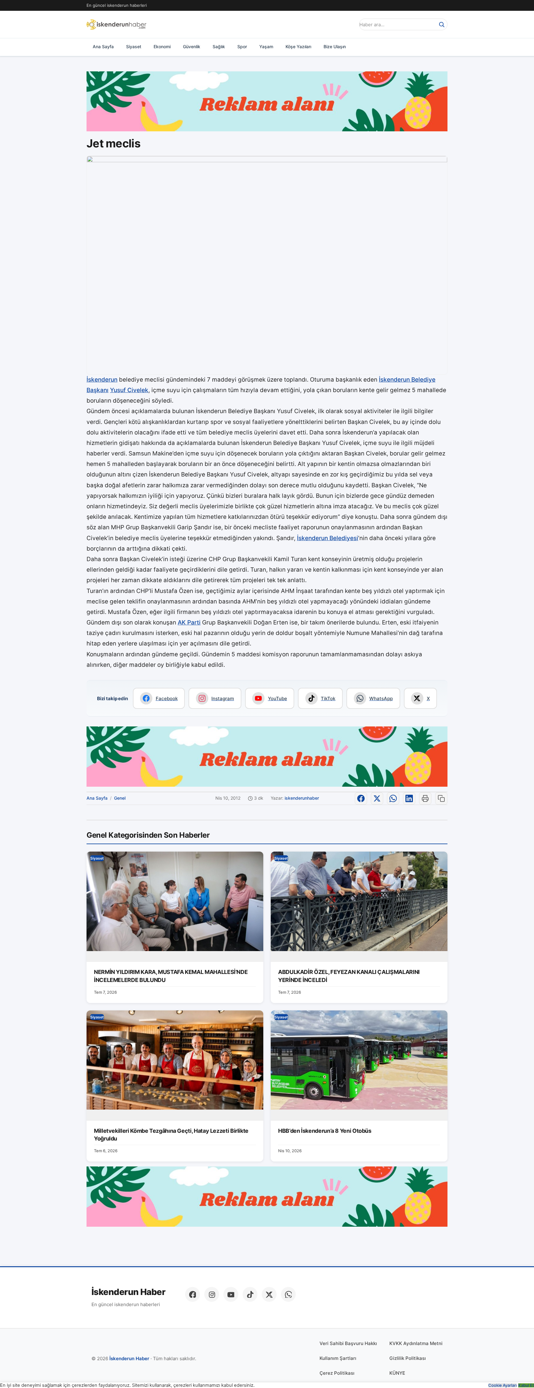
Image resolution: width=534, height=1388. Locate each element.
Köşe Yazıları (298, 46)
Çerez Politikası (337, 1373)
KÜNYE (397, 1373)
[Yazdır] (425, 798)
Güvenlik (191, 46)
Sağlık (219, 46)
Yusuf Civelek (129, 390)
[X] (269, 1294)
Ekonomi (162, 46)
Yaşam (266, 46)
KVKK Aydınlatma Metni (416, 1343)
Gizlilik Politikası (407, 1358)
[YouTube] (230, 1294)
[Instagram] (211, 1294)
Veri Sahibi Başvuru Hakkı (348, 1343)
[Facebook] (192, 1294)
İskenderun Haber (128, 1292)
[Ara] (441, 24)
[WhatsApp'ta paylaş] (393, 798)
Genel (119, 798)
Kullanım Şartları (338, 1358)
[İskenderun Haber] (116, 24)
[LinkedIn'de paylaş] (409, 798)
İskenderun (102, 379)
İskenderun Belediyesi (327, 538)
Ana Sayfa (103, 46)
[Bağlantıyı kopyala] (441, 798)
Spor (242, 46)
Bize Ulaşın (335, 46)
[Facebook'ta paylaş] (361, 798)
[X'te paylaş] (377, 798)
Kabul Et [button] (526, 1385)
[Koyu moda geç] (348, 24)
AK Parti (189, 622)
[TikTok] (250, 1294)
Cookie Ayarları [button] (502, 1385)
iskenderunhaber (302, 798)
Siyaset (133, 46)
